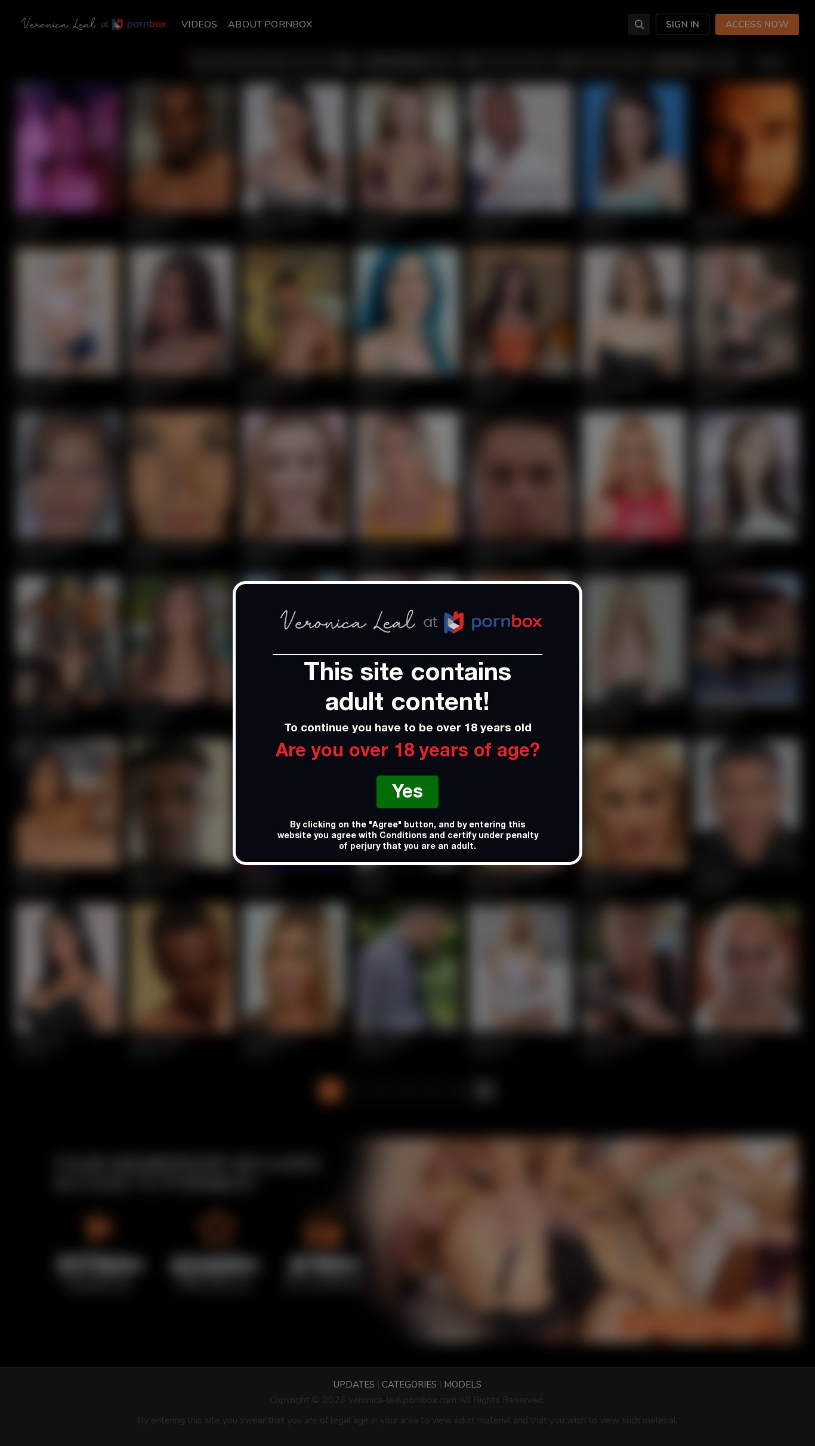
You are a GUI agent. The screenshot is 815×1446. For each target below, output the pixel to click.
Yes (407, 793)
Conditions (403, 836)
